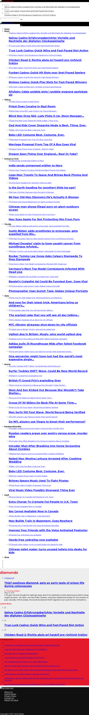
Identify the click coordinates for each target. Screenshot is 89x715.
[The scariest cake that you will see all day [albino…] (31, 310)
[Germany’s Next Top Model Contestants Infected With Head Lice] (38, 264)
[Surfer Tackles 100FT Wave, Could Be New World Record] (34, 366)
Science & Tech (11, 159)
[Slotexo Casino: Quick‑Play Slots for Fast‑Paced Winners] (34, 77)
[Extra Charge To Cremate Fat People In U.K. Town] (31, 497)
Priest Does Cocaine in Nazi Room (32, 106)
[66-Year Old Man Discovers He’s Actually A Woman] (31, 192)
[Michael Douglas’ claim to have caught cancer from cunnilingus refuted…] (41, 239)
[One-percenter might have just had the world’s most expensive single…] (40, 352)
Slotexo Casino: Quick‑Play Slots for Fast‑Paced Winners (48, 82)
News (6, 5)
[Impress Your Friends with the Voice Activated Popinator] (34, 526)
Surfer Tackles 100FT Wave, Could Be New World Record (48, 371)
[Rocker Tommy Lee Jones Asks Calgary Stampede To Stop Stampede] (39, 251)
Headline (8, 676)
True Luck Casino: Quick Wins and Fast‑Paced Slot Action (29, 11)
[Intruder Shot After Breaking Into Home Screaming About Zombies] (39, 441)
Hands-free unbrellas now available (33, 539)
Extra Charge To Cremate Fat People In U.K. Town (43, 501)
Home (7, 29)
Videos (7, 100)
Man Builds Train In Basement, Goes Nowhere (41, 520)
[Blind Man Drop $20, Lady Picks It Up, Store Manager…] (33, 111)
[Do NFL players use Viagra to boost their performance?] (33, 417)
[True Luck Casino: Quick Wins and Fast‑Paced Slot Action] (34, 46)
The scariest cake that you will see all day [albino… (44, 315)
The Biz (7, 224)
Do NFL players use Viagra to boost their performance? (47, 421)
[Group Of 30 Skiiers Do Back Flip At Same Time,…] (31, 398)
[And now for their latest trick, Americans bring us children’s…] (36, 298)
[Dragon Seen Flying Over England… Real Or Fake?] (31, 149)
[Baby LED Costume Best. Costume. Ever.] (27, 130)
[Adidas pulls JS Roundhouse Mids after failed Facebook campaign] (38, 339)
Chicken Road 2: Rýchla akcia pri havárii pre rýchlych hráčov (30, 15)
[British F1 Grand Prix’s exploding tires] (25, 376)
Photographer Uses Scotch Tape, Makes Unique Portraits (48, 291)
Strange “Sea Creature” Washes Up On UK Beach (25, 649)
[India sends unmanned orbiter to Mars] (26, 161)
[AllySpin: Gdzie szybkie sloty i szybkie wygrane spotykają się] (35, 87)
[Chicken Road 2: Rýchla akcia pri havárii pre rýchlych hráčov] (35, 55)
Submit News (10, 694)
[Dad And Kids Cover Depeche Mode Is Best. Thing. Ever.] (33, 121)
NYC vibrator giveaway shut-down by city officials (43, 324)
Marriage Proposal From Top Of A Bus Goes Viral (42, 144)
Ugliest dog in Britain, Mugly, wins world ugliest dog (45, 334)
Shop (6, 557)
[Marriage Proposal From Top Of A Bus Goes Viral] (30, 140)
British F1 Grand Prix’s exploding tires (35, 380)
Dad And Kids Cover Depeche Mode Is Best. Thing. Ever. (47, 125)
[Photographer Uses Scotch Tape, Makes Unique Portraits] (34, 286)
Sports (7, 364)
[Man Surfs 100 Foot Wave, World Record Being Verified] (33, 407)
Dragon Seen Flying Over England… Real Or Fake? (43, 153)
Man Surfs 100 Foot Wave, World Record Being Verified (47, 412)
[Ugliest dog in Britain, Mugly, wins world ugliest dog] (32, 329)
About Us (8, 692)
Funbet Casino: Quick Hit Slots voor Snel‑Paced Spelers (47, 72)
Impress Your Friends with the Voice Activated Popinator (48, 530)
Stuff (6, 495)
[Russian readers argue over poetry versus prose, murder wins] (36, 428)
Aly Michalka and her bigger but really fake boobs (26, 662)
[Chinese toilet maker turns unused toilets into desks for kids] (35, 545)
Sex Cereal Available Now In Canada (33, 511)
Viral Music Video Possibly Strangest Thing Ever (42, 490)
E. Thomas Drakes (12, 591)
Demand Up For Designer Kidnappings (21, 654)
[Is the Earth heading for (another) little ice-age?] (30, 183)
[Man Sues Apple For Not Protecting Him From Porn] (32, 215)
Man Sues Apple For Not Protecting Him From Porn (44, 219)
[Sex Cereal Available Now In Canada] (25, 507)
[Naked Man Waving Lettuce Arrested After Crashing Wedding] (36, 454)
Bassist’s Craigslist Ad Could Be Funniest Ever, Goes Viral (48, 281)
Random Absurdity (12, 426)
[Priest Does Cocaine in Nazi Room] (24, 102)
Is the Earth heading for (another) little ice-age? (42, 187)
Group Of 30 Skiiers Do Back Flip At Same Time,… (43, 402)
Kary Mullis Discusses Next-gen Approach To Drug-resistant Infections (34, 684)
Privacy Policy (10, 696)
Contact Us (9, 698)
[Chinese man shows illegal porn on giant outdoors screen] (34, 202)
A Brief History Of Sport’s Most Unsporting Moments (26, 674)
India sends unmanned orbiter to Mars (35, 165)
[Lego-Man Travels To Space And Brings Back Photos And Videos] (37, 170)
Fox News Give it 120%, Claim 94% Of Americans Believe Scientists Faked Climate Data (41, 670)
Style (6, 296)
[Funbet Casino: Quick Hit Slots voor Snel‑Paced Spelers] (33, 68)
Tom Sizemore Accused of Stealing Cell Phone (24, 658)
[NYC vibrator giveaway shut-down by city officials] (31, 320)
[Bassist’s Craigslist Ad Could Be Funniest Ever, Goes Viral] (33, 277)
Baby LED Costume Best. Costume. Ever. (37, 134)
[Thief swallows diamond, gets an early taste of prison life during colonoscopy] (9, 578)
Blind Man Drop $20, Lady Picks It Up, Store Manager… (46, 115)
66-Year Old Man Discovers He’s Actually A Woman (44, 197)
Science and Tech (12, 682)
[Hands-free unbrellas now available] (25, 535)
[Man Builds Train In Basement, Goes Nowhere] (29, 516)
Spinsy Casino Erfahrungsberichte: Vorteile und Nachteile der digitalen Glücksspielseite (42, 7)
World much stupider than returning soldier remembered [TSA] (32, 645)
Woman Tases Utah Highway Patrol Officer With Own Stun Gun (32, 666)
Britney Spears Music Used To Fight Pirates (38, 480)
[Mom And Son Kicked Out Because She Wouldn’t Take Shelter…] (37, 385)
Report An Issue (11, 700)
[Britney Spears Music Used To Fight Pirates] (28, 476)
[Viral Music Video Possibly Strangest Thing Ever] (30, 485)
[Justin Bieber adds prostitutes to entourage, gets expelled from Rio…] (39, 226)
